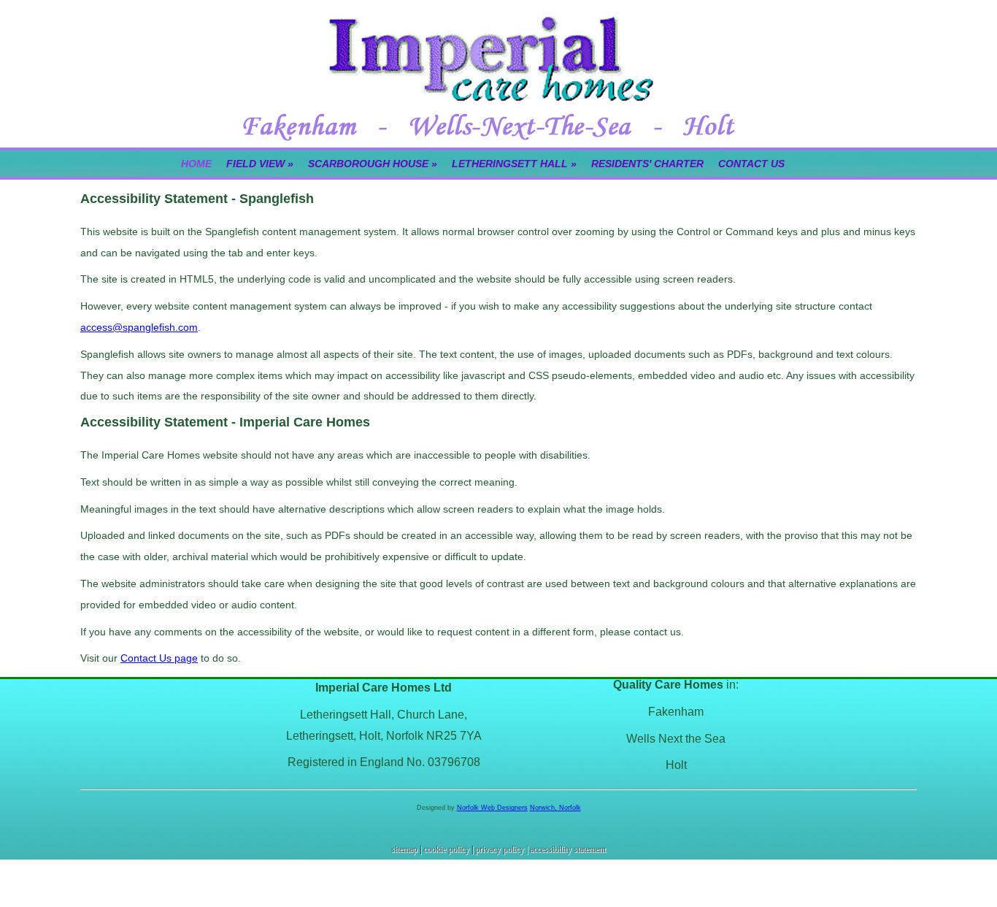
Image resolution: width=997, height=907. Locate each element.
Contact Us (751, 163)
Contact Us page (159, 658)
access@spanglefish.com (139, 327)
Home (196, 163)
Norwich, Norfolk (555, 807)
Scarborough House (372, 163)
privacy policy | (502, 849)
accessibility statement (568, 849)
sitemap (404, 849)
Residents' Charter (647, 163)
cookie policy (446, 849)
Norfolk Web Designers (492, 807)
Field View (259, 163)
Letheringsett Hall (514, 163)
